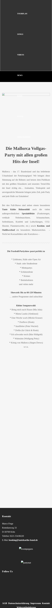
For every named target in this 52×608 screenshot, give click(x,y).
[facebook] (15, 583)
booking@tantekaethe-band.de (23, 540)
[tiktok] (24, 583)
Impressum (35, 603)
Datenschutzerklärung (18, 603)
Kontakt (46, 603)
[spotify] (34, 583)
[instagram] (5, 583)
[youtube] (41, 585)
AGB (4, 603)
